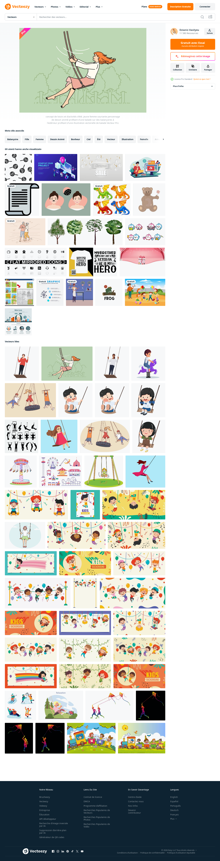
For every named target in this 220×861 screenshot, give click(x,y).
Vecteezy (43, 801)
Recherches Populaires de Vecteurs (97, 811)
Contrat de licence (93, 797)
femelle (144, 139)
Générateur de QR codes (51, 837)
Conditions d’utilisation (127, 852)
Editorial (84, 6)
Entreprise (44, 810)
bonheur (75, 139)
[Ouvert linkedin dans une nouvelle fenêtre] (63, 851)
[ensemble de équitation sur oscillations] (21, 436)
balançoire (12, 139)
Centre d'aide (135, 797)
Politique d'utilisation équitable (181, 852)
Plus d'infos (178, 86)
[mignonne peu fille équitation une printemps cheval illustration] (148, 364)
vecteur (111, 139)
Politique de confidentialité (152, 852)
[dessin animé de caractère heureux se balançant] (36, 504)
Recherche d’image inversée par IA (53, 824)
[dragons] (112, 199)
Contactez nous (136, 801)
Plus (98, 6)
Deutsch (174, 810)
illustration (127, 139)
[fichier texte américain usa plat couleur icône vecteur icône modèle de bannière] (22, 199)
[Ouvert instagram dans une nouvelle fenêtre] (58, 851)
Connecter (205, 6)
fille (27, 139)
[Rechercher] (202, 17)
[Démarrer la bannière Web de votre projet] (55, 167)
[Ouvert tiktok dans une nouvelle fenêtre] (72, 851)
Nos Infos (133, 805)
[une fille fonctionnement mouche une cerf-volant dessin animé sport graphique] (50, 738)
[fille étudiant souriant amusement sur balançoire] (148, 400)
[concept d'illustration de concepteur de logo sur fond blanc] (145, 167)
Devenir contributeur (134, 811)
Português (175, 805)
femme (40, 139)
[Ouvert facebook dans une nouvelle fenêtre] (53, 851)
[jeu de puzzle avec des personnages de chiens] (19, 292)
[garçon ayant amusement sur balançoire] (75, 400)
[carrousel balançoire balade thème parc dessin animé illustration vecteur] (21, 472)
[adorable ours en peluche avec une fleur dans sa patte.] (149, 199)
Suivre (210, 33)
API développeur (47, 818)
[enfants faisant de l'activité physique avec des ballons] (145, 292)
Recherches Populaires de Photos (97, 818)
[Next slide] (161, 139)
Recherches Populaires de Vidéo (97, 825)
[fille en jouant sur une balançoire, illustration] (103, 472)
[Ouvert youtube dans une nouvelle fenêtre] (82, 851)
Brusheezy (44, 797)
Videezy (43, 805)
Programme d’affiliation (95, 805)
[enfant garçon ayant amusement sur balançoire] (112, 400)
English (174, 797)
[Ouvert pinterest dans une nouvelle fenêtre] (67, 851)
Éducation (44, 814)
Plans (144, 6)
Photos (54, 6)
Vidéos (68, 6)
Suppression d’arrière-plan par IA (52, 831)
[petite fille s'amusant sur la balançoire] (148, 436)
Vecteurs (39, 6)
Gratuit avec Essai (193, 44)
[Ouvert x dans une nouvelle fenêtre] (77, 851)
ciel (88, 139)
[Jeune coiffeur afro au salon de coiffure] (79, 292)
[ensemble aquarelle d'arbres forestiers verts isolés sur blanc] (85, 231)
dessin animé (57, 139)
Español (174, 801)
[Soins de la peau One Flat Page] (18, 321)
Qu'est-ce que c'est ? (201, 79)
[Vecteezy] (17, 7)
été (98, 139)
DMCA (87, 801)
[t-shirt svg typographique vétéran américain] (93, 262)
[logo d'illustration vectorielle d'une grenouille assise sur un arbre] (108, 292)
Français (174, 814)
